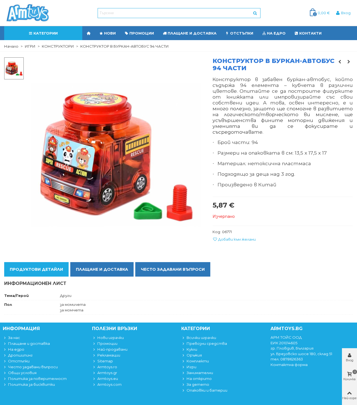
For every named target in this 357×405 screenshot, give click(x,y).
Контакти (310, 33)
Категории (45, 33)
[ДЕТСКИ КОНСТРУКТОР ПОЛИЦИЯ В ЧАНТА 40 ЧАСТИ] (340, 61)
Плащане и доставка (192, 33)
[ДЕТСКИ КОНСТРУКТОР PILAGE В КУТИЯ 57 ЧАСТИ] (348, 61)
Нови (110, 33)
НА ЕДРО (276, 33)
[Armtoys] (27, 13)
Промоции (141, 33)
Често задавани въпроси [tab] (173, 269)
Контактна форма (289, 364)
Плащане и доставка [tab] (102, 269)
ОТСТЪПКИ (241, 33)
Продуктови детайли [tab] (36, 269)
